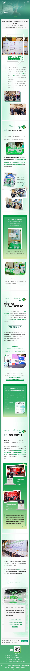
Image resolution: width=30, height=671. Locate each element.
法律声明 (18, 669)
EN (24, 2)
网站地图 (12, 669)
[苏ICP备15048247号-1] (10, 667)
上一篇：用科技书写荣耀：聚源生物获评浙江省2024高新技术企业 (11, 640)
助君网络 (23, 667)
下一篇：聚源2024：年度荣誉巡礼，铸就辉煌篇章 (11, 642)
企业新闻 (15, 16)
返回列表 (24, 641)
